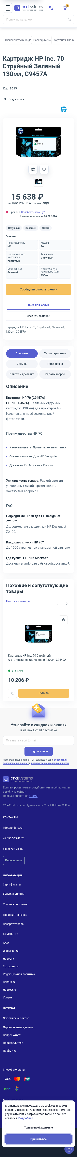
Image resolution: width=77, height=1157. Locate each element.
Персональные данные (18, 1027)
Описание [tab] (22, 353)
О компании (11, 950)
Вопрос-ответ (12, 1035)
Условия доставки (15, 904)
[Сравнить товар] (33, 169)
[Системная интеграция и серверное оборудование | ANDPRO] (28, 8)
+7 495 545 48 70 (13, 838)
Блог (6, 943)
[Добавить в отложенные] (44, 169)
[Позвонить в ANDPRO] (51, 8)
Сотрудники (11, 966)
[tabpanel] (38, 476)
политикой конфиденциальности (50, 763)
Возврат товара (13, 924)
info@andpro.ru (13, 827)
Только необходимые (38, 1127)
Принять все (38, 1139)
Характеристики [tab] (55, 353)
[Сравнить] (63, 619)
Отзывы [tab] (22, 363)
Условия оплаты (13, 893)
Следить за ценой (38, 316)
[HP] (63, 109)
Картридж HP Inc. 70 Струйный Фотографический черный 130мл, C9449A (37, 658)
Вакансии (9, 981)
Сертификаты (12, 884)
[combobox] (38, 19)
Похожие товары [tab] (18, 601)
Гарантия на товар (15, 914)
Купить (44, 693)
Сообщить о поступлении (38, 289)
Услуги (7, 997)
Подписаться (38, 751)
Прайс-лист (10, 1050)
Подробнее (25, 1118)
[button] (7, 8)
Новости (8, 958)
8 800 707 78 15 (13, 848)
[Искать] (69, 19)
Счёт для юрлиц (38, 305)
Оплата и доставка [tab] (21, 374)
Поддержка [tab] (55, 363)
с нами (33, 795)
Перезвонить (14, 860)
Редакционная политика (19, 974)
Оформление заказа (16, 1018)
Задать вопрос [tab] (55, 374)
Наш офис (9, 989)
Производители (13, 1042)
